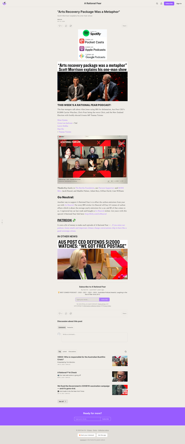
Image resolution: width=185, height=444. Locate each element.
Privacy (89, 430)
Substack (83, 440)
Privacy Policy (107, 306)
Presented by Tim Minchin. (66, 362)
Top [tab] (60, 351)
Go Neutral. (69, 205)
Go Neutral (99, 211)
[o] (120, 376)
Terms (95, 430)
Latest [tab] (65, 351)
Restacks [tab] (70, 327)
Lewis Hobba (62, 126)
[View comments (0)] (66, 26)
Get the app (102, 435)
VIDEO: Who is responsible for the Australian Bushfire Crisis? (81, 358)
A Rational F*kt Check (67, 372)
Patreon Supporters (106, 188)
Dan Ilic (59, 19)
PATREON (64, 220)
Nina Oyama (62, 120)
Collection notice (103, 430)
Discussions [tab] (72, 351)
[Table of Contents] (2, 222)
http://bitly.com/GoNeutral (96, 214)
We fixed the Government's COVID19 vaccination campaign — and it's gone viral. (83, 387)
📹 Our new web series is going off (69, 375)
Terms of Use (102, 304)
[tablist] (65, 327)
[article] (92, 362)
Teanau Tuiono (65, 132)
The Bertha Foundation (84, 188)
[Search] (157, 3)
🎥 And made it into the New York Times (70, 391)
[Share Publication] (161, 3)
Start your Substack (87, 435)
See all (61, 401)
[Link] (54, 105)
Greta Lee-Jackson (64, 123)
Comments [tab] (62, 327)
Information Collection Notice (91, 306)
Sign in (179, 3)
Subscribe (169, 3)
